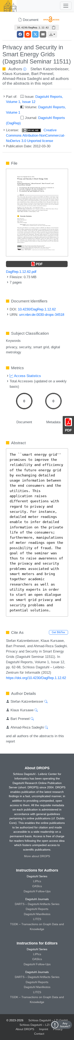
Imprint (43, 1029)
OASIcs (37, 886)
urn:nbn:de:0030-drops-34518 (41, 314)
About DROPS (25, 1029)
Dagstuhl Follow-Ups (37, 891)
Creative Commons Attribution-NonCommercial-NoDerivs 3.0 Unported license (35, 135)
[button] (52, 34)
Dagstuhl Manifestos (37, 914)
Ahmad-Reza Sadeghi (22, 78)
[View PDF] (37, 212)
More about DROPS (37, 856)
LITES (37, 919)
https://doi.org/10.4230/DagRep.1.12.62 (36, 678)
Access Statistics (27, 376)
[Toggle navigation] (66, 6)
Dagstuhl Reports (37, 909)
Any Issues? (65, 1025)
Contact (39, 1033)
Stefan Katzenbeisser (49, 69)
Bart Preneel (42, 73)
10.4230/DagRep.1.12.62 (37, 309)
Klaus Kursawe (15, 73)
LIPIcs (37, 881)
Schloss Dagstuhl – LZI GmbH (48, 1020)
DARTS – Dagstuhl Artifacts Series (37, 904)
